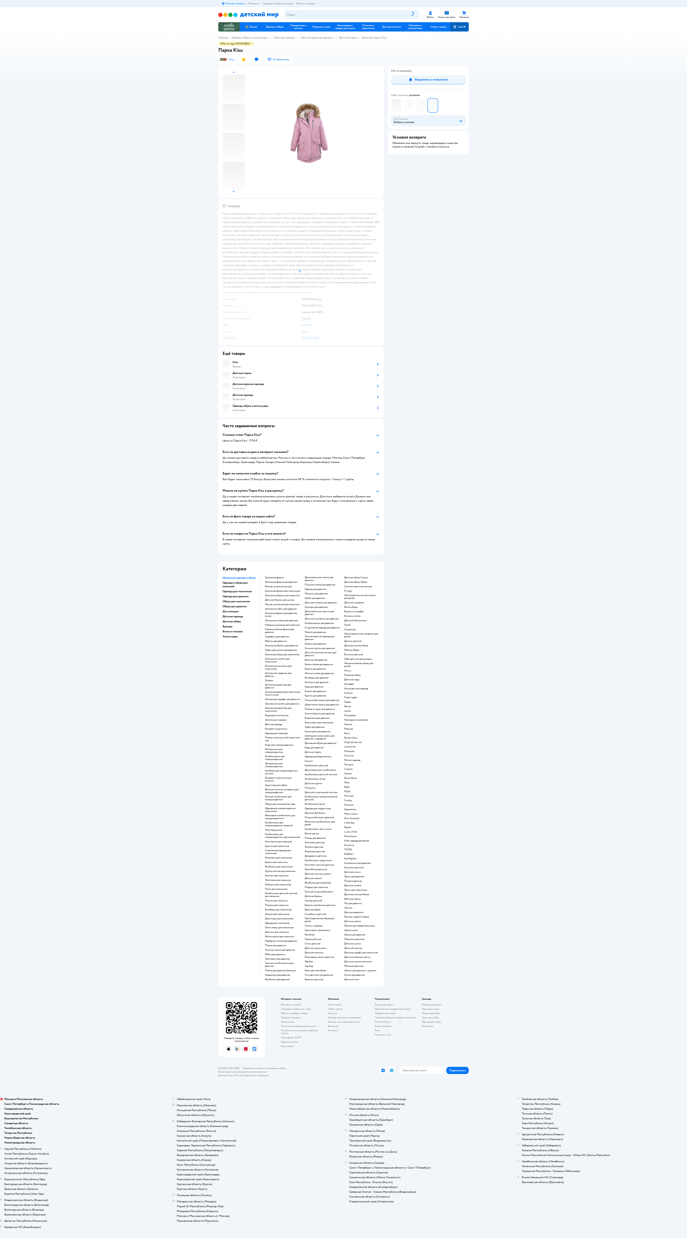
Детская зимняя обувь (356, 645)
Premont (349, 804)
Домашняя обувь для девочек (321, 743)
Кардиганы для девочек (277, 975)
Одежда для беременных (318, 756)
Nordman (310, 934)
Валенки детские (314, 979)
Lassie (347, 711)
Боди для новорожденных (279, 745)
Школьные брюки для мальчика (282, 595)
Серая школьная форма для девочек (279, 631)
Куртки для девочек (315, 695)
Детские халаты (352, 885)
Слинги (309, 761)
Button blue (350, 737)
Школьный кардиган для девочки (278, 674)
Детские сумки (352, 943)
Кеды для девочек (314, 747)
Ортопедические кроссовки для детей (360, 597)
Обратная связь (289, 1041)
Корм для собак (430, 1017)
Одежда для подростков (318, 808)
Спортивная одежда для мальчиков (278, 852)
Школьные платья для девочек (281, 620)
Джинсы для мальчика (277, 932)
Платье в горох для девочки (320, 709)
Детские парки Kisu (374, 37)
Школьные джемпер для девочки (278, 686)
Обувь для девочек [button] (235, 606)
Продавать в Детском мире (296, 1008)
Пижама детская (353, 881)
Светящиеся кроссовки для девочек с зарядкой (319, 737)
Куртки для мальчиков (277, 846)
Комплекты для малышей (278, 841)
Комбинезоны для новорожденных (275, 758)
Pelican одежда (352, 760)
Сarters (348, 773)
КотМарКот (350, 858)
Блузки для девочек (315, 691)
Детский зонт (351, 979)
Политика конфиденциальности (298, 1026)
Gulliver (348, 693)
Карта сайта (287, 1046)
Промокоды (287, 1021)
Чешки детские (313, 939)
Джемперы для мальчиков (279, 918)
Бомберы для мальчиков (278, 909)
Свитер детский (313, 900)
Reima (347, 706)
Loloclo (348, 769)
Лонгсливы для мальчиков (279, 927)
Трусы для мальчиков (355, 890)
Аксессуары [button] (230, 636)
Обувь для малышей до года (280, 804)
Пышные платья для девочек (320, 584)
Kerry (347, 733)
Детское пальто (313, 878)
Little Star (349, 822)
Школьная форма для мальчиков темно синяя (282, 693)
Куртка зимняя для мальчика (280, 871)
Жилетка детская (314, 847)
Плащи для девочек (315, 838)
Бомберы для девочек (317, 677)
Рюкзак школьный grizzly (278, 586)
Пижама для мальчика (276, 905)
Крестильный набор (276, 785)
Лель (347, 782)
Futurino (349, 755)
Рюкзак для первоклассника (359, 925)
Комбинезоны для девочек (319, 623)
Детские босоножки (355, 620)
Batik (347, 787)
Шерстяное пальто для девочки (322, 704)
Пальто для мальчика (276, 900)
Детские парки (348, 37)
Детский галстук (353, 948)
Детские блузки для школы (279, 600)
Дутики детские (353, 641)
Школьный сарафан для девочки (282, 699)
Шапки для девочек (355, 934)
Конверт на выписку (276, 728)
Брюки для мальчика (276, 862)
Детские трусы (352, 898)
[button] (459, 27)
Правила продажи (291, 1017)
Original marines (353, 742)
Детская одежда (284, 37)
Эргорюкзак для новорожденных (274, 765)
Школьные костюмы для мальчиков (278, 667)
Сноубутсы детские (315, 914)
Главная (223, 37)
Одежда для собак (431, 1021)
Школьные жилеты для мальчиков (277, 660)
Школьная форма (274, 577)
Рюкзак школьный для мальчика (282, 604)
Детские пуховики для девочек (322, 618)
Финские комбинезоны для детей (320, 823)
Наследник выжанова (356, 719)
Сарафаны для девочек (277, 636)
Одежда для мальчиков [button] (237, 591)
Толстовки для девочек (277, 958)
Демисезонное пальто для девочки (319, 579)
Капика (348, 724)
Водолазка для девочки (317, 718)
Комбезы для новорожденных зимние (281, 772)
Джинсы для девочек (316, 659)
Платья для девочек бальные (280, 970)
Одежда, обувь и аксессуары (249, 37)
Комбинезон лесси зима (318, 829)
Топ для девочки (353, 903)
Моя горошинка (273, 830)
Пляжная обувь (352, 675)
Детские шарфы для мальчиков (361, 952)
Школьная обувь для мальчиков (282, 654)
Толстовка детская (315, 842)
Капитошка (350, 836)
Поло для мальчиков (276, 889)
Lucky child (350, 831)
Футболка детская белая (318, 882)
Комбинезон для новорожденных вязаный (279, 824)
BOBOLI (349, 854)
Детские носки (352, 872)
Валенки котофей (354, 611)
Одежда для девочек (316, 589)
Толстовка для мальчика (278, 880)
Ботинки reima (352, 616)
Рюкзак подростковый (356, 916)
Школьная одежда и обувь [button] (239, 578)
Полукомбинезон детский (319, 817)
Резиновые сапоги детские (319, 957)
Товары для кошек (431, 1004)
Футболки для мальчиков (279, 866)
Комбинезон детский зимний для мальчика (281, 895)
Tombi (347, 625)
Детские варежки (353, 912)
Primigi (348, 591)
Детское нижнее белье (356, 894)
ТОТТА (348, 849)
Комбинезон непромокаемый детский (321, 798)
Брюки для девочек (315, 668)
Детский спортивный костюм (321, 792)
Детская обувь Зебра (355, 582)
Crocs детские (312, 943)
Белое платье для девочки (319, 664)
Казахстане (250, 1075)
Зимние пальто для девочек (280, 950)
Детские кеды (351, 679)
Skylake (269, 680)
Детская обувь (312, 909)
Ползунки (310, 787)
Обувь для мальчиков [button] (236, 601)
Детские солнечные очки (358, 961)
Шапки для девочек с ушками (360, 970)
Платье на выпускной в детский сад (282, 739)
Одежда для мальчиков (277, 923)
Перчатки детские (354, 939)
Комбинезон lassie (315, 804)
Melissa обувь (351, 650)
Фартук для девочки (276, 641)
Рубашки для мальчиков (278, 884)
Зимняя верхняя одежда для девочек (320, 638)
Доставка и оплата (291, 1004)
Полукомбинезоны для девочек (322, 700)
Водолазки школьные (276, 715)
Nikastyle (349, 751)
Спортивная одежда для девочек (322, 627)
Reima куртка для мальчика (279, 936)
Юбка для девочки (275, 954)
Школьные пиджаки (276, 719)
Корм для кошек (430, 1008)
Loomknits (350, 746)
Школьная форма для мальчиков (282, 591)
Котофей (349, 684)
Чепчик (348, 907)
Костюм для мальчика (276, 875)
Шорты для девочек (315, 643)
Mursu (347, 670)
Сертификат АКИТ (291, 1037)
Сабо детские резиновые (358, 659)
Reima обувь (351, 607)
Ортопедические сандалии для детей (361, 635)
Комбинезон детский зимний (321, 774)
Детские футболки (315, 813)
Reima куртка (312, 833)
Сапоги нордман (314, 925)
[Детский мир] (248, 15)
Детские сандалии (354, 602)
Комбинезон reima (315, 779)
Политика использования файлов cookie (299, 1032)
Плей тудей (350, 697)
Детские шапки (352, 921)
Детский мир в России (230, 1075)
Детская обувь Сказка (356, 577)
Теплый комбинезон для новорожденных (278, 798)
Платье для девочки (275, 945)
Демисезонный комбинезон (320, 770)
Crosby (348, 800)
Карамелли (350, 809)
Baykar (347, 827)
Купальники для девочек (357, 863)
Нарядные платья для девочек (281, 941)
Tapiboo (309, 961)
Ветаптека (427, 1026)
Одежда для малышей (276, 733)
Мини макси (351, 813)
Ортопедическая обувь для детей (319, 920)
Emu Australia (351, 818)
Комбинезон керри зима (318, 860)
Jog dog (309, 966)
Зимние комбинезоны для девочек (279, 964)
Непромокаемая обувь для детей (358, 665)
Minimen (349, 796)
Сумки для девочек (354, 975)
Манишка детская (353, 966)
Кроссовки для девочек (318, 731)
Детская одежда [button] (233, 616)
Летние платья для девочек (319, 673)
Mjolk (347, 791)
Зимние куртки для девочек (320, 648)
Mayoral (348, 728)
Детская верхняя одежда (316, 37)
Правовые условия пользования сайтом (264, 1068)
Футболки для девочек (277, 979)
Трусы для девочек (354, 876)
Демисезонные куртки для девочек (319, 613)
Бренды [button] (228, 626)
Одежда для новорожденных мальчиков (280, 810)
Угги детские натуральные (319, 975)
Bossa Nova (350, 778)
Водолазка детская (315, 851)
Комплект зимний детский (319, 864)
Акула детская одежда (356, 688)
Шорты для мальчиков (277, 914)
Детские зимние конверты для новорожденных (281, 791)
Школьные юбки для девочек (281, 608)
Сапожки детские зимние (358, 586)
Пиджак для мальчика (316, 887)
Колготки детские (354, 867)
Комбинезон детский (316, 765)
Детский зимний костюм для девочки (320, 654)
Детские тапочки (314, 952)
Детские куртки (313, 783)
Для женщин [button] (231, 611)
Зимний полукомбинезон (319, 891)
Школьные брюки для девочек (281, 645)
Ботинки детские (353, 654)
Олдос (347, 702)
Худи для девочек (314, 686)
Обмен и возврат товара (294, 1013)
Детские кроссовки (316, 948)
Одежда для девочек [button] (236, 596)
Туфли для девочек (315, 727)
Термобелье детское (316, 869)
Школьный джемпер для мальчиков (278, 709)
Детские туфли (313, 752)
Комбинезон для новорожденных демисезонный (282, 836)
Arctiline (349, 845)
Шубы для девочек (315, 598)
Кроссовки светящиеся (317, 930)
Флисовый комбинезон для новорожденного (280, 817)
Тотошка (348, 764)
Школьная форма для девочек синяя (281, 614)
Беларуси (264, 1075)
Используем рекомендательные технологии (242, 1071)
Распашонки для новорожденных (274, 751)
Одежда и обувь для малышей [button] (235, 584)
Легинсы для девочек (316, 593)
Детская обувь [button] (232, 621)
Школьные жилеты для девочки (282, 703)
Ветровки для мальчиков (278, 857)
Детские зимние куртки (318, 873)
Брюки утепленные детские (320, 905)
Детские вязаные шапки (357, 957)
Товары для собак (431, 1013)
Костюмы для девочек (317, 682)
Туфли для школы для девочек (281, 650)
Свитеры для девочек (316, 607)
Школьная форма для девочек (281, 582)
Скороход (349, 629)
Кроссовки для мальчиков (319, 722)
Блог (377, 1030)
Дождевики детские (316, 856)
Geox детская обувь (315, 970)
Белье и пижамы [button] (233, 631)
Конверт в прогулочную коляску (278, 779)
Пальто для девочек (315, 632)
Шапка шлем (351, 930)
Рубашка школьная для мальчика (282, 625)
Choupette (350, 715)
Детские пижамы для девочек (321, 602)
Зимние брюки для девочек (320, 713)
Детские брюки (313, 896)
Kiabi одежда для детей (356, 840)
